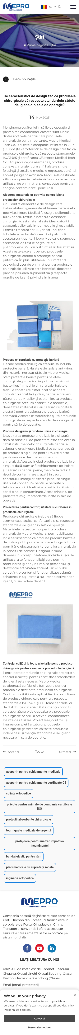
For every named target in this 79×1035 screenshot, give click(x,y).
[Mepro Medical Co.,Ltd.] (16, 7)
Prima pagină (36, 45)
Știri (53, 45)
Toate (39, 751)
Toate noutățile (24, 79)
